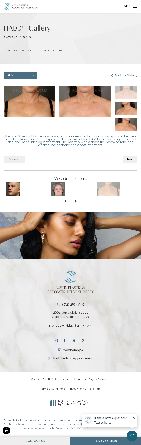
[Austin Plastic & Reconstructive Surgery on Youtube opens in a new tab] (74, 340)
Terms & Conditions (52, 389)
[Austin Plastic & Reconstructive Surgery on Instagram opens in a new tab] (56, 340)
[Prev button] (65, 202)
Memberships (73, 350)
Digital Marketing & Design (74, 403)
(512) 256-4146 (79, 428)
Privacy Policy (77, 389)
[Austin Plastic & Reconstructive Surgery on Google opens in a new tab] (83, 340)
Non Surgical (46, 51)
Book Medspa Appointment (70, 358)
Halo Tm (64, 51)
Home (7, 51)
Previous (14, 159)
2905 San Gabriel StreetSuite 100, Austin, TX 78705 (70, 314)
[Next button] (75, 202)
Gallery (19, 51)
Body (31, 51)
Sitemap (95, 389)
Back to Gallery (125, 75)
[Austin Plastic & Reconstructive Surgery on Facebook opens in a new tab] (65, 340)
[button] (6, 430)
